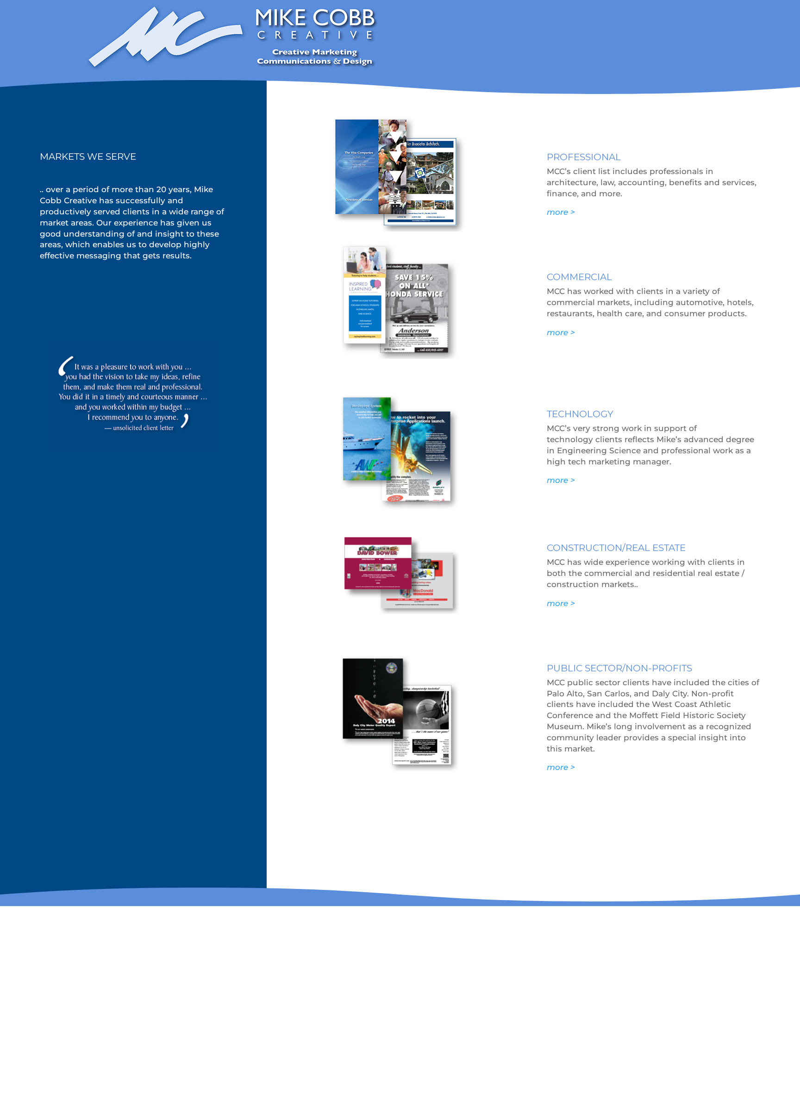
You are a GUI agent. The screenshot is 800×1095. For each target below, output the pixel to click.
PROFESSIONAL (584, 157)
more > (561, 212)
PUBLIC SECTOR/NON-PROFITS (619, 668)
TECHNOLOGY (580, 413)
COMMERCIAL (579, 276)
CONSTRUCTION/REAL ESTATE (616, 547)
